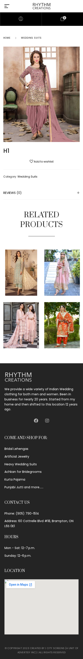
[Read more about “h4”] (78, 318)
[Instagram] (47, 420)
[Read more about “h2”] (78, 266)
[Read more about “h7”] (37, 318)
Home (6, 38)
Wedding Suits (31, 38)
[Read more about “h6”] (37, 266)
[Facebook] (36, 420)
